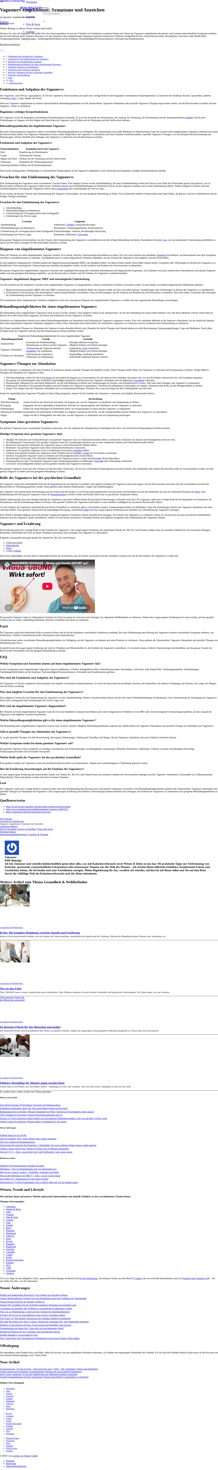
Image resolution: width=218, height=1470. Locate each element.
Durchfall (98, 461)
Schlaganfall (62, 188)
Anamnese (161, 255)
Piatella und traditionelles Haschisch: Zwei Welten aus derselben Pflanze (34, 1295)
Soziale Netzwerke (15, 1260)
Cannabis (10, 1252)
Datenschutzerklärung (16, 1466)
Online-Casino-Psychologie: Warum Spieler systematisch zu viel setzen (33, 1121)
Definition (10, 1409)
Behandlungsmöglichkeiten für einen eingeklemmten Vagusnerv (34, 64)
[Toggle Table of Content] (2, 51)
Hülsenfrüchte (12, 545)
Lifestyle (10, 1236)
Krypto (9, 1241)
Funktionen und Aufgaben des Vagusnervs (25, 56)
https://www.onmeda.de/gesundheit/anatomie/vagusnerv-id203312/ (37, 809)
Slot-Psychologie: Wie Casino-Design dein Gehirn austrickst (28, 1139)
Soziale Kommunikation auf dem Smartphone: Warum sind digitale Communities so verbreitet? (44, 1377)
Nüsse (9, 548)
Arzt (165, 240)
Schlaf (86, 510)
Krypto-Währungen (88, 1278)
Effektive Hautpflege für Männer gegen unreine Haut (32, 1083)
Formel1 (10, 1262)
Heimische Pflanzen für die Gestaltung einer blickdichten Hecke (30, 1332)
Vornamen (10, 1433)
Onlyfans (10, 1249)
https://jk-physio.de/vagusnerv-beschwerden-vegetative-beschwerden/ (38, 806)
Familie (9, 1225)
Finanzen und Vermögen (193, 1278)
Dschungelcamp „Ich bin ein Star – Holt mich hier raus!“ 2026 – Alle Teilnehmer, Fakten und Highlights (49, 1369)
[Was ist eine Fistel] (15, 961)
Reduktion (31, 351)
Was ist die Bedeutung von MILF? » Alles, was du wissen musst (30, 1175)
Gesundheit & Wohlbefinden (11, 928)
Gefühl (86, 453)
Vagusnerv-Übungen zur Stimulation (23, 67)
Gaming (9, 1220)
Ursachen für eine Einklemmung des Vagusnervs (28, 59)
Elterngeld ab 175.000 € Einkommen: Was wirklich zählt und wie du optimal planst (39, 1182)
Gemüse (17, 551)
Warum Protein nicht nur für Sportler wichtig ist (22, 1302)
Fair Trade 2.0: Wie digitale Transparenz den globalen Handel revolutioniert (35, 1318)
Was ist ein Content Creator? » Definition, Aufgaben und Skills (29, 1172)
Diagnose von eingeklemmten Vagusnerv (25, 62)
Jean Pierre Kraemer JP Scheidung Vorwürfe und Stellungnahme (30, 1105)
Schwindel (83, 234)
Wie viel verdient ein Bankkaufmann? (17, 1142)
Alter (8, 1212)
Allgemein (11, 1206)
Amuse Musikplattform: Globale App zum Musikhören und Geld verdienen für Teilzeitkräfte (43, 1298)
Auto (8, 1222)
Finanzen (10, 1230)
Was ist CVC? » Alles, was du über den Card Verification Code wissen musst (36, 1152)
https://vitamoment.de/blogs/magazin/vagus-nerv (28, 812)
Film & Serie (12, 1217)
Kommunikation (58, 494)
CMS (8, 1268)
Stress (197, 491)
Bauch (49, 377)
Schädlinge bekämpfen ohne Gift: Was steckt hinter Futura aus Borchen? (34, 1108)
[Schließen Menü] (27, 39)
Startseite (10, 1461)
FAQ (11, 80)
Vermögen (11, 1270)
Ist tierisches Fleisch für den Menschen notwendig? (30, 1027)
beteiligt (189, 117)
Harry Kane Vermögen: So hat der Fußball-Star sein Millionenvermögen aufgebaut (38, 1374)
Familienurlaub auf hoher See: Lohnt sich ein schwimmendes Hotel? (32, 1328)
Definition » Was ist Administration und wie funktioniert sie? (28, 1169)
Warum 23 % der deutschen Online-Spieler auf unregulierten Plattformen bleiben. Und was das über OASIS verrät (53, 1118)
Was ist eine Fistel (10, 988)
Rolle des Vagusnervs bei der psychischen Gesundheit (30, 72)
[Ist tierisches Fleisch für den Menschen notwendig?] (13, 1000)
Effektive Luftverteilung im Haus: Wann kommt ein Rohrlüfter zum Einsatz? (35, 1325)
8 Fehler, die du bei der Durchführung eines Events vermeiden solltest (32, 1315)
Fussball (10, 1214)
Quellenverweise (16, 83)
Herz (14, 98)
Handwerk (11, 1233)
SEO (8, 1265)
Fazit (10, 78)
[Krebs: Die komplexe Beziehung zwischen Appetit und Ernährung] (15, 905)
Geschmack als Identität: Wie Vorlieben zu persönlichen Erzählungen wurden (36, 1308)
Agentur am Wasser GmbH (25, 1456)
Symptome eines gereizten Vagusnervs (24, 70)
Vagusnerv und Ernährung (19, 75)
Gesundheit (138, 380)
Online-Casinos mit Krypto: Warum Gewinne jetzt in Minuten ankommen (34, 1148)
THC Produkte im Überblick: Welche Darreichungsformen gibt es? (31, 1115)
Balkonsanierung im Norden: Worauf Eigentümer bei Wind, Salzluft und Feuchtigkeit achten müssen (47, 1112)
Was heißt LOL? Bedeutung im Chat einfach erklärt (24, 1179)
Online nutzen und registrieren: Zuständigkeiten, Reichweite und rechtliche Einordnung (41, 1371)
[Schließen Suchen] (44, 21)
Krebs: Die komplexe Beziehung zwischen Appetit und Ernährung (40, 932)
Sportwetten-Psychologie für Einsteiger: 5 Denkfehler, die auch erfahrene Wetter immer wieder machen (48, 1145)
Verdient (10, 1273)
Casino (9, 1254)
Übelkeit (70, 224)
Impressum (11, 1463)
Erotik (9, 1257)
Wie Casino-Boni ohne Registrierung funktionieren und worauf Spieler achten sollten (39, 1338)
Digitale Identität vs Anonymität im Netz (19, 1335)
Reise (8, 1228)
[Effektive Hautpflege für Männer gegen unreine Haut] (15, 1056)
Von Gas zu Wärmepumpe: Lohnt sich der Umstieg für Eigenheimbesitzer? (35, 1312)
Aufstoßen (77, 450)
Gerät (84, 348)
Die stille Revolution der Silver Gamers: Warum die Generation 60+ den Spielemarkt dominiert (44, 1321)
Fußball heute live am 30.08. (13, 1135)
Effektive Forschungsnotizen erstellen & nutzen (22, 1166)
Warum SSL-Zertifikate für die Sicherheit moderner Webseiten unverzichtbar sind (38, 1305)
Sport (8, 1238)
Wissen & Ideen (13, 1209)
